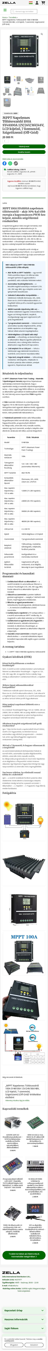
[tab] (23, 198)
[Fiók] (36, 2)
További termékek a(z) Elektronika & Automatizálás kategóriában (24, 1255)
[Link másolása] (16, 163)
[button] (42, 34)
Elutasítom (34, 1345)
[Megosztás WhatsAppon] (10, 163)
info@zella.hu (13, 1286)
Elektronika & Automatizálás (12, 159)
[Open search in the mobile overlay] (24, 11)
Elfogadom (14, 1345)
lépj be (22, 1100)
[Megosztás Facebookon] (4, 163)
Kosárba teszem (24, 152)
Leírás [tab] (4, 203)
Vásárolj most (24, 146)
